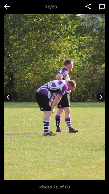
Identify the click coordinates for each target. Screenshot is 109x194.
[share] (88, 7)
